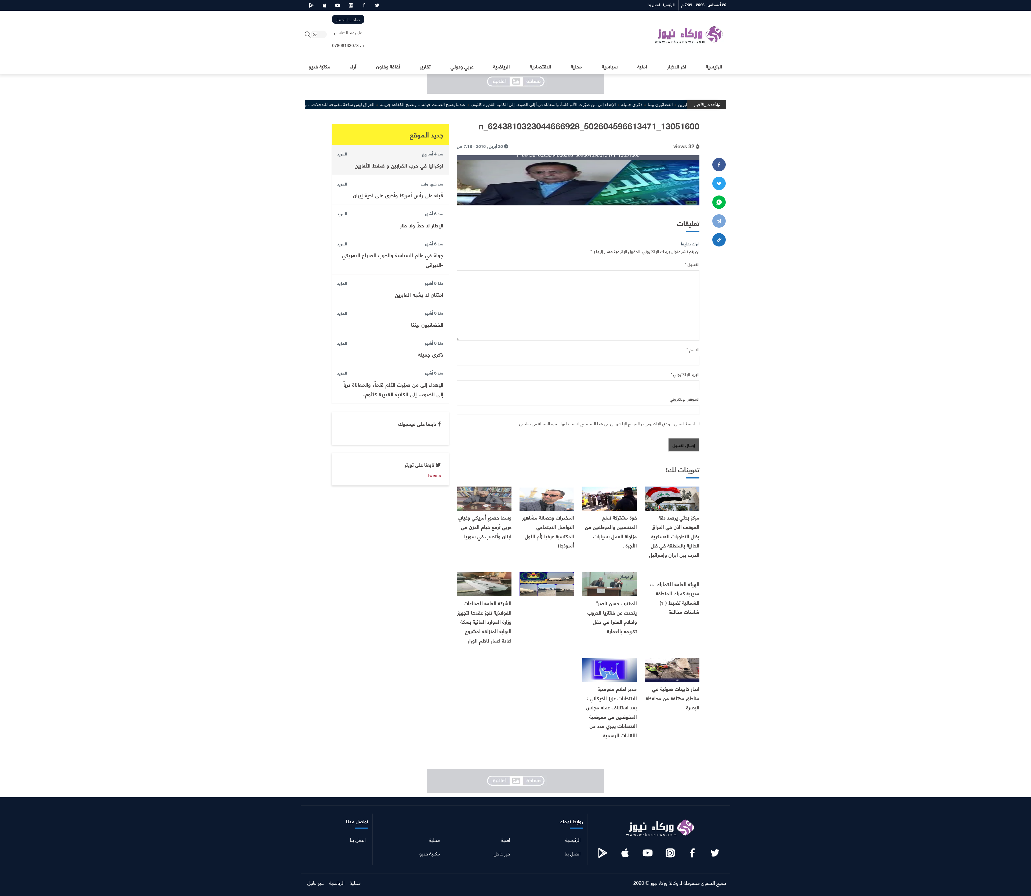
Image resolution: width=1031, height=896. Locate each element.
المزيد (342, 153)
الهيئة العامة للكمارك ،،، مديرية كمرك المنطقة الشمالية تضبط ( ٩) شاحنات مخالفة (674, 597)
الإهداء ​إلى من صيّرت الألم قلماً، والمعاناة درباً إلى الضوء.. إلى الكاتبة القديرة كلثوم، (576, 104)
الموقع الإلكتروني (684, 398)
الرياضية (336, 882)
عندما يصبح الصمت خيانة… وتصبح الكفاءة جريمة (455, 104)
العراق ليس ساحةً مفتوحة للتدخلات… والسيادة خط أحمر (357, 104)
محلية (434, 839)
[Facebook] (719, 164)
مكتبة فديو (429, 853)
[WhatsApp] (719, 202)
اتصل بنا (572, 853)
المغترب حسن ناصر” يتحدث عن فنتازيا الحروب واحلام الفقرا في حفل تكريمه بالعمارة (612, 617)
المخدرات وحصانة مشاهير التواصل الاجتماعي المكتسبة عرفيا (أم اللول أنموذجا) (548, 531)
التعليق (692, 264)
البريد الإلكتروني (685, 374)
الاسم (693, 349)
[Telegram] (719, 221)
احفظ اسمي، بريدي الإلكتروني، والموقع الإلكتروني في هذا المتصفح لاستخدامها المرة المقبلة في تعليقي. (606, 423)
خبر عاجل (502, 853)
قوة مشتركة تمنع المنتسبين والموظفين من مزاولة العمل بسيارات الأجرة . (611, 531)
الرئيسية (572, 839)
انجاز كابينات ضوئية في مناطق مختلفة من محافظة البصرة (672, 698)
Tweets (434, 475)
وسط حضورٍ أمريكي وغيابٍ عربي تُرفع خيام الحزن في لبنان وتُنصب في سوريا (484, 526)
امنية (505, 839)
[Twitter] (719, 183)
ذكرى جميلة (664, 104)
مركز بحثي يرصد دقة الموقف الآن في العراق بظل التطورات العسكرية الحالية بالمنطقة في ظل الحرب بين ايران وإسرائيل (674, 536)
